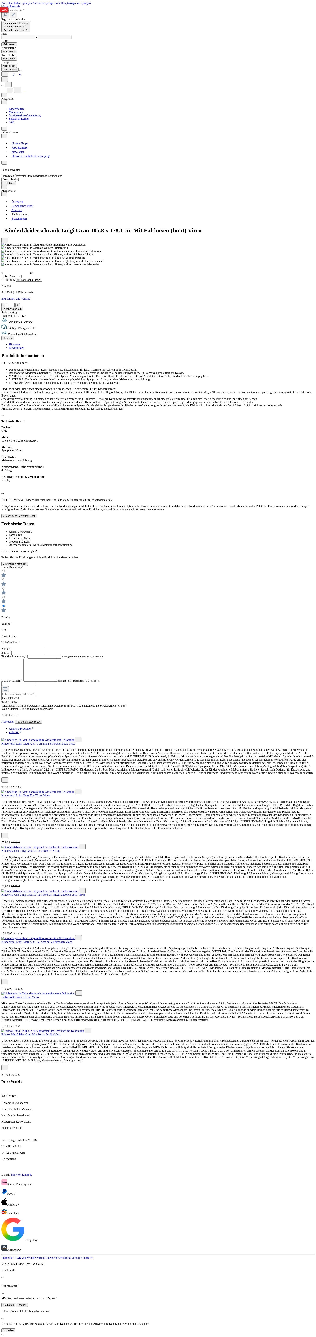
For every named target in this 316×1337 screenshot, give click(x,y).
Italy (30, 175)
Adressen (16, 210)
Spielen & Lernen (19, 118)
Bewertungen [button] (16, 347)
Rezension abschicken (28, 721)
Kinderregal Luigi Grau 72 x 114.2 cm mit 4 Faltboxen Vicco (36, 941)
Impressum (8, 1257)
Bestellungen (19, 218)
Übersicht (17, 201)
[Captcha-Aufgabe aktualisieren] (5, 689)
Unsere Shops (19, 143)
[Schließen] (2, 1334)
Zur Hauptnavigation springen (73, 3)
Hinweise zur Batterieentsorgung (30, 156)
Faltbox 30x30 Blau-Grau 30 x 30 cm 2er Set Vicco (31, 1034)
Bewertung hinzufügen (14, 563)
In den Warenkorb (12, 309)
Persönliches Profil (22, 205)
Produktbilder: (9, 702)
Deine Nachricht (12, 680)
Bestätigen (8, 183)
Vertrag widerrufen (82, 1257)
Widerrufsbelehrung (33, 1257)
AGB (18, 1257)
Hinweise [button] (14, 344)
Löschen (21, 1305)
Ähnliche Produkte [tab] (20, 728)
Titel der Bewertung (14, 656)
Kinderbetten (16, 108)
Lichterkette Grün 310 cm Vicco (20, 997)
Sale (11, 122)
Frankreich (8, 175)
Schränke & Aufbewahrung (25, 115)
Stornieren (8, 1305)
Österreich (21, 175)
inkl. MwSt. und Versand (15, 298)
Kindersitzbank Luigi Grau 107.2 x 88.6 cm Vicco (30, 850)
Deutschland (55, 175)
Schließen (8, 1330)
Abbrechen (8, 721)
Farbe (5, 276)
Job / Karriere (19, 147)
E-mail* (6, 652)
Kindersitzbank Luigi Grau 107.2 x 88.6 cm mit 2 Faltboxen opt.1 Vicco (43, 894)
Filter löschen (10, 69)
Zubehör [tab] (14, 732)
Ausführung (8, 279)
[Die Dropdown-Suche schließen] (13, 15)
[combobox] (18, 10)
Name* (6, 648)
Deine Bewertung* (12, 567)
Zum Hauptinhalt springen (17, 3)
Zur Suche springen (44, 3)
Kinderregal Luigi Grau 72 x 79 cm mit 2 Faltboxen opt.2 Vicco (38, 743)
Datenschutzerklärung (58, 1257)
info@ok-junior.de (21, 1174)
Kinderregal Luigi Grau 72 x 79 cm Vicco (25, 795)
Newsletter (17, 151)
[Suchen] (5, 15)
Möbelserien (16, 112)
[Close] (20, 70)
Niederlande (40, 175)
